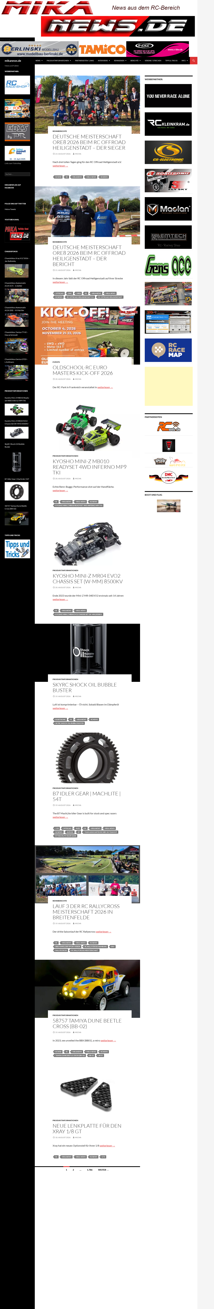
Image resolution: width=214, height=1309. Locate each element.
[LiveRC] (168, 445)
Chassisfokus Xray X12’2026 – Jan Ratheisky (17, 259)
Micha (78, 154)
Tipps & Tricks (171, 61)
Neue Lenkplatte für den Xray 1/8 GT (87, 1128)
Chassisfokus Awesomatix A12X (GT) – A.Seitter (15, 284)
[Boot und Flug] (168, 505)
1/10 (57, 828)
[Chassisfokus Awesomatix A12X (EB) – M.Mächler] (17, 320)
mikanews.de (13, 60)
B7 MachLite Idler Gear (65, 836)
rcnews (104, 177)
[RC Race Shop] (17, 85)
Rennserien (119, 61)
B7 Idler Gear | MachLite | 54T (87, 796)
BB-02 (91, 1055)
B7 (79, 832)
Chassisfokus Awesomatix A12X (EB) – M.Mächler (15, 308)
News (38, 61)
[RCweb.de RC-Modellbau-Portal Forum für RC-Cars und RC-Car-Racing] (168, 427)
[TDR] (17, 131)
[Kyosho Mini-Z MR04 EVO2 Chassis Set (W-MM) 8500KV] (17, 433)
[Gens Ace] (168, 265)
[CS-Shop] (168, 152)
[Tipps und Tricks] (17, 548)
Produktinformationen (58, 61)
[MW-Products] (168, 208)
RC (67, 177)
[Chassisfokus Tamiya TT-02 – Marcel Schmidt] (17, 346)
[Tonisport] (168, 95)
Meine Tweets (10, 209)
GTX (103, 1157)
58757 (100, 1055)
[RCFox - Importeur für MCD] (17, 108)
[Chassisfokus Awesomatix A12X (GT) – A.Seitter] (17, 295)
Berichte (134, 61)
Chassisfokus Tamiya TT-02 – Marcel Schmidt (16, 333)
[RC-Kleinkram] (168, 123)
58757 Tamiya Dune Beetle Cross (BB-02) (87, 1023)
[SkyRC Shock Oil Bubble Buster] (17, 462)
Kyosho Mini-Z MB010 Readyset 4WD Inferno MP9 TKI (90, 467)
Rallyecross (61, 950)
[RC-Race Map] (168, 350)
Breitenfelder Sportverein (67, 947)
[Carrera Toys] (168, 293)
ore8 (78, 293)
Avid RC (70, 832)
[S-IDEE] (157, 48)
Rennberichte (60, 131)
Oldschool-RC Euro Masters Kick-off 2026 (83, 370)
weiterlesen (60, 165)
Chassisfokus (11, 251)
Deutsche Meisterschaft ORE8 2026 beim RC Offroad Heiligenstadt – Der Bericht (89, 255)
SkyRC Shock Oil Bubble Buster (85, 687)
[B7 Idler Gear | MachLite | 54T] (17, 491)
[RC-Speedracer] (161, 461)
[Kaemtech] (168, 237)
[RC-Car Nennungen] (168, 321)
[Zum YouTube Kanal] (17, 233)
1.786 (89, 1169)
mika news (91, 177)
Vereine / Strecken (153, 61)
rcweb (58, 177)
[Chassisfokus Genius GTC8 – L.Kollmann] (17, 373)
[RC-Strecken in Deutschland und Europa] (177, 461)
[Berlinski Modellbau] (39, 48)
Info (184, 61)
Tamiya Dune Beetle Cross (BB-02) (70, 1055)
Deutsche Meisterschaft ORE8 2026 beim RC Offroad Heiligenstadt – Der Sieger (89, 142)
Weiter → (103, 1169)
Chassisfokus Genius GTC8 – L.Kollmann (16, 360)
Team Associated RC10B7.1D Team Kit (100, 832)
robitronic (60, 719)
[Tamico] (102, 48)
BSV (113, 947)
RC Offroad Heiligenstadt (110, 297)
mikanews (77, 177)
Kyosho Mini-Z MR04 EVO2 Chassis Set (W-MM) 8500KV (88, 578)
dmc (70, 293)
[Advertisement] (169, 386)
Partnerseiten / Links (84, 61)
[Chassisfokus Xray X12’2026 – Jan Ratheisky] (17, 271)
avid (78, 828)
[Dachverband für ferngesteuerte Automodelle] (168, 477)
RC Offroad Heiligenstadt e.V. (80, 297)
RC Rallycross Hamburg (96, 947)
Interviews (103, 61)
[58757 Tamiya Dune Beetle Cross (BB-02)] (17, 518)
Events (56, 362)
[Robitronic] (168, 180)
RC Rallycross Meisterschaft (84, 950)
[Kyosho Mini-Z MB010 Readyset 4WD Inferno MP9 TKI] (17, 410)
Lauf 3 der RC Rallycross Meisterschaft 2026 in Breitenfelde (86, 912)
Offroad (59, 293)
